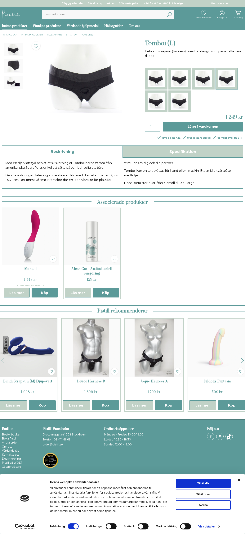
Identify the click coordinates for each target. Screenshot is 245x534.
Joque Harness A (154, 381)
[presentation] (13, 49)
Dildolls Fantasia (217, 381)
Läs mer (16, 293)
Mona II (30, 269)
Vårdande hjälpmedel (83, 26)
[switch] (111, 526)
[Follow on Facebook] (210, 436)
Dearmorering (11, 458)
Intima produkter (32, 34)
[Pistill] (11, 14)
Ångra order (10, 442)
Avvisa (203, 505)
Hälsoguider (113, 26)
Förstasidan (9, 34)
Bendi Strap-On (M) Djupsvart (27, 381)
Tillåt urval (203, 494)
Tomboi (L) (87, 34)
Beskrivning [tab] (62, 151)
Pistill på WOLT (12, 462)
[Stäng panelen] (239, 480)
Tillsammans (54, 34)
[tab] (13, 49)
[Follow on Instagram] (219, 436)
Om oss (134, 26)
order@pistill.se (53, 444)
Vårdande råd (10, 450)
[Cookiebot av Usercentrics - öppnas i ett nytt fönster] (25, 526)
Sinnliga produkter (47, 26)
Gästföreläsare (11, 466)
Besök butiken (11, 434)
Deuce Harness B (91, 381)
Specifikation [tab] (182, 151)
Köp (44, 293)
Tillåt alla (203, 483)
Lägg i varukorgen (203, 126)
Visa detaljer (206, 526)
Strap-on (71, 34)
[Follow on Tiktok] (229, 436)
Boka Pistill (9, 438)
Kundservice (219, 3)
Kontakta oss (10, 454)
